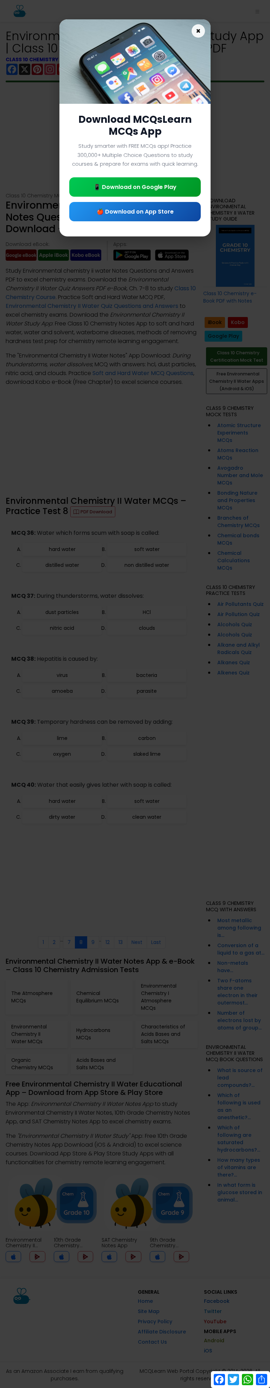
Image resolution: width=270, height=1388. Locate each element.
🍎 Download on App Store (135, 212)
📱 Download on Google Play (135, 187)
